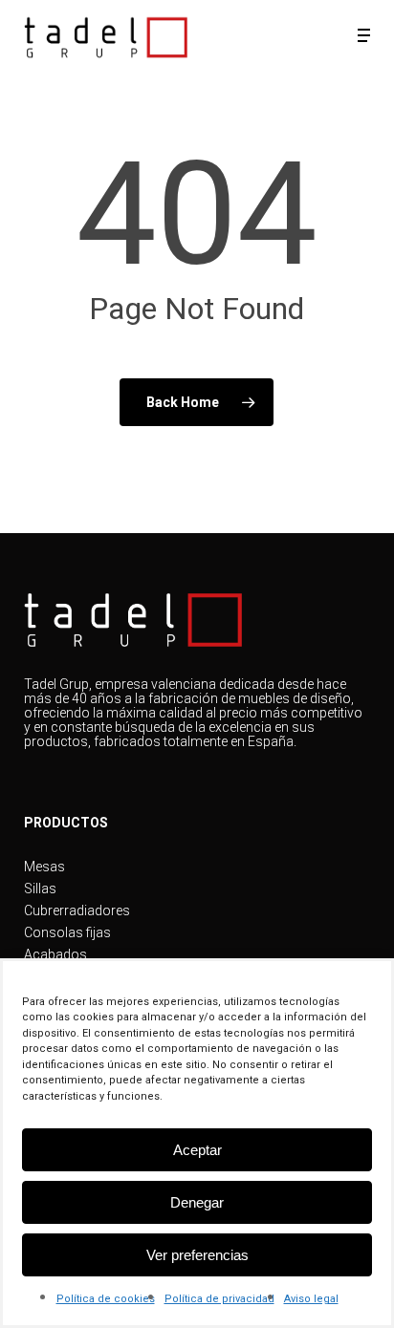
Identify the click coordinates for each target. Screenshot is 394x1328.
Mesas (44, 867)
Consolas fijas (67, 933)
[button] (364, 35)
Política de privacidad (219, 1299)
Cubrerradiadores (77, 911)
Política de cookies (105, 1299)
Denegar (197, 1202)
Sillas (40, 889)
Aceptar (197, 1150)
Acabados (55, 955)
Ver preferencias (197, 1255)
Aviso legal (311, 1299)
